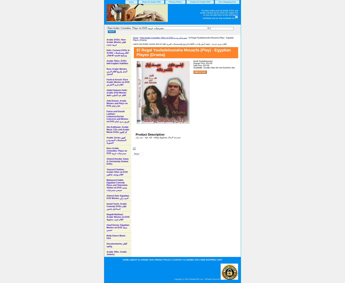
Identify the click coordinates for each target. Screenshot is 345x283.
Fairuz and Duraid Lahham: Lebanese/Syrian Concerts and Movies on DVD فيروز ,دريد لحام (118, 116)
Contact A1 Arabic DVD (200, 2)
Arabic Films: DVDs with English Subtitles (117, 62)
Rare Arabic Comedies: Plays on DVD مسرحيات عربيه (163, 38)
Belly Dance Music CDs (116, 236)
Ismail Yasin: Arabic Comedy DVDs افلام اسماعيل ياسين (117, 206)
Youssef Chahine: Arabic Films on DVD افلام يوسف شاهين (117, 172)
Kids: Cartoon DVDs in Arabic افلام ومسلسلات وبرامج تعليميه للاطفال (118, 53)
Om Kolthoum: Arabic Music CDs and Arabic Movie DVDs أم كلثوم (118, 129)
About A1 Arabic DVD (151, 2)
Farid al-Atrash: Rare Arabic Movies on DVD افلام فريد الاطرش (118, 82)
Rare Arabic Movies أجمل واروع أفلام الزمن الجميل (117, 71)
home (131, 2)
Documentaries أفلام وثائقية (117, 245)
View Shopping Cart (227, 2)
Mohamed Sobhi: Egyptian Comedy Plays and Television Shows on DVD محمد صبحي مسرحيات (117, 185)
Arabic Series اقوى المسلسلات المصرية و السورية (116, 140)
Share (136, 154)
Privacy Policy (175, 2)
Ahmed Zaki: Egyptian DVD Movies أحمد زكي (118, 197)
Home (135, 38)
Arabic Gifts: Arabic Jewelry (117, 253)
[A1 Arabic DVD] (149, 14)
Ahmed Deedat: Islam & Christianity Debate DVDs (118, 161)
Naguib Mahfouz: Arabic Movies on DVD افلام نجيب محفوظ (118, 217)
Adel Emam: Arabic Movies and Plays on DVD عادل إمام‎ (117, 103)
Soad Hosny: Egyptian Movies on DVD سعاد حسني (118, 227)
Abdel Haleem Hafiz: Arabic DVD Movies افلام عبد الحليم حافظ (117, 93)
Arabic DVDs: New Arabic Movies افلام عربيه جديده (116, 42)
